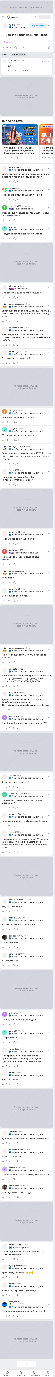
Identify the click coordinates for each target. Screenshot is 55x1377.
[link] (20, 142)
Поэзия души (19, 1247)
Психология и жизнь (24, 209)
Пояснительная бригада (26, 553)
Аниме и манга (22, 289)
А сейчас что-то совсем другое (20, 27)
